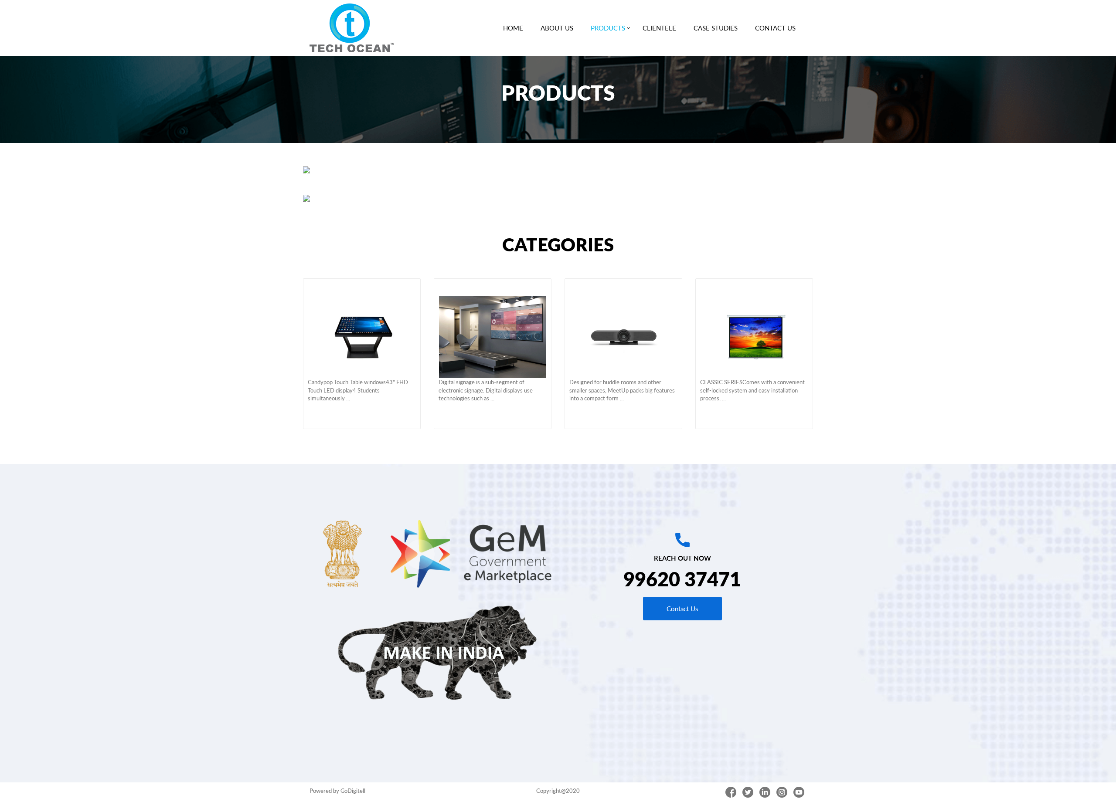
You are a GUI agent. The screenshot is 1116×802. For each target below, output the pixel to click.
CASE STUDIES (716, 28)
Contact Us (682, 608)
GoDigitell (352, 790)
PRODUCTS (608, 28)
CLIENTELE (659, 28)
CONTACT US (775, 28)
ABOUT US (557, 28)
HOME (513, 28)
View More (362, 287)
